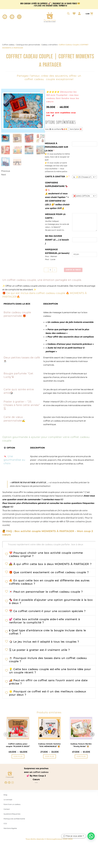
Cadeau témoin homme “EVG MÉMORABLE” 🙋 (49, 745)
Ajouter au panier (73, 270)
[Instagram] (19, 16)
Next (3, 174)
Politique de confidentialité (14, 819)
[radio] (56, 129)
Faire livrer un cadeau (12, 804)
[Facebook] (5, 16)
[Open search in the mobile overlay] (68, 13)
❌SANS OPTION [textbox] (83, 196)
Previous (5, 171)
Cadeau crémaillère (49, 45)
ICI (61, 499)
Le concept (8, 799)
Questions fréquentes (12, 814)
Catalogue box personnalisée (28, 45)
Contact (7, 809)
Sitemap (36, 782)
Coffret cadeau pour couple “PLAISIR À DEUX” (18, 745)
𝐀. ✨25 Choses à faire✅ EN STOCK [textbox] (85, 177)
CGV (5, 823)
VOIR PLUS (18, 756)
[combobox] (84, 177)
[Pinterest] (12, 16)
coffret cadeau (41, 772)
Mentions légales (10, 828)
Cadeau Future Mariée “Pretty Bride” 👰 (81, 745)
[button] (42, 92)
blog (5, 795)
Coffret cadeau (8, 45)
